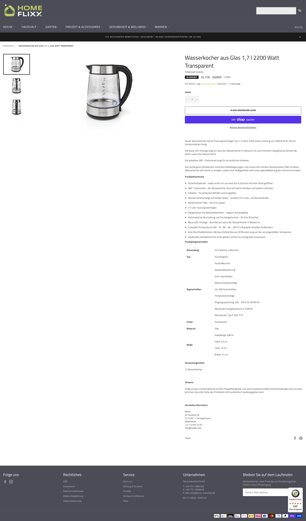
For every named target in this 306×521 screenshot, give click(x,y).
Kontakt (127, 491)
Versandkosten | (209, 83)
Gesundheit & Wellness (128, 27)
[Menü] (301, 489)
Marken (161, 27)
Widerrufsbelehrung (73, 496)
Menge (188, 92)
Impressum (69, 486)
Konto (299, 27)
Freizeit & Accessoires (83, 27)
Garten (51, 27)
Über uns (127, 481)
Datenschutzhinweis (73, 491)
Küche (8, 27)
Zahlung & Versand (132, 486)
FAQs (125, 501)
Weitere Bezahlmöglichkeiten (243, 127)
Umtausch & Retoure (133, 496)
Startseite (8, 45)
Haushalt (29, 27)
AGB (65, 481)
